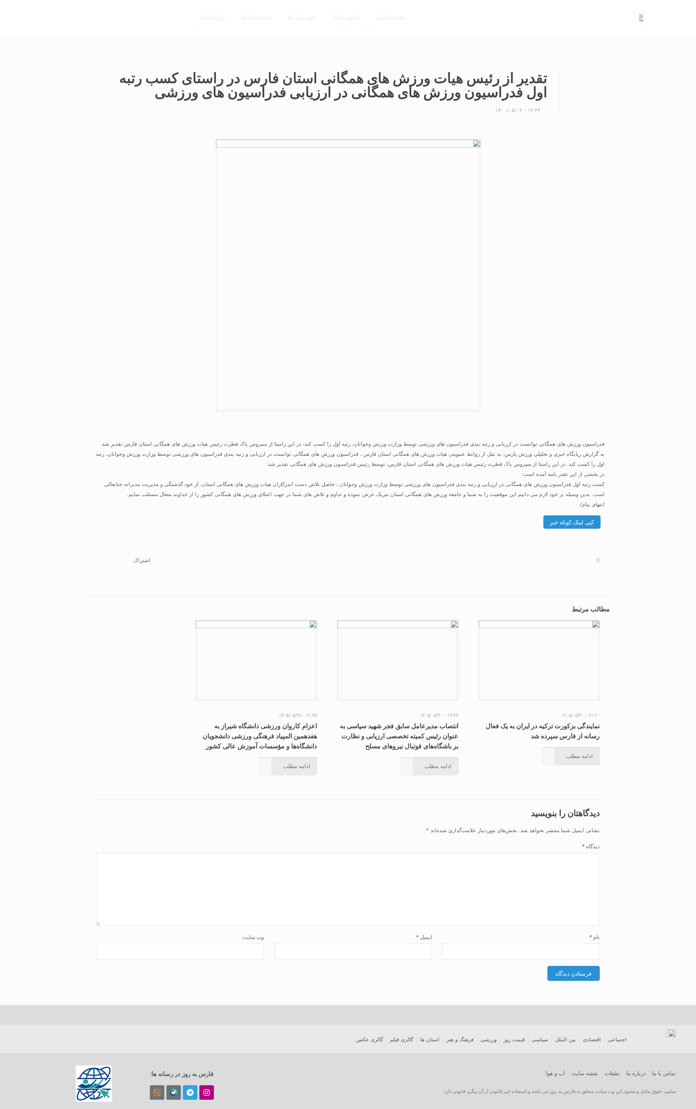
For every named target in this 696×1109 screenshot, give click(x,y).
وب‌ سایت (253, 937)
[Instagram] (206, 1092)
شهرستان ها (302, 17)
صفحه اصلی (390, 17)
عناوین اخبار (346, 17)
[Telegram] (190, 1092)
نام (594, 937)
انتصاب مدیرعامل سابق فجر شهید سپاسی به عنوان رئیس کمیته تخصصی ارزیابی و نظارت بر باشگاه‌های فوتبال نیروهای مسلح (399, 736)
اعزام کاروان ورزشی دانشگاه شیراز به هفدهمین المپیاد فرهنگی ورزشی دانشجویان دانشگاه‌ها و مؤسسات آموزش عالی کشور (260, 736)
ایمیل (424, 937)
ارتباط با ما (212, 17)
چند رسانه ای (256, 17)
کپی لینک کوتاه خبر (572, 522)
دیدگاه (591, 846)
